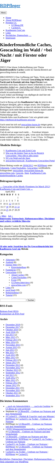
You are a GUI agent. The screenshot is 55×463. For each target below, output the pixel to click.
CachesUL (16, 28)
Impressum (10, 38)
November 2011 (13, 390)
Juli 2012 (10, 375)
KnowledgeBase (18, 267)
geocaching (18, 170)
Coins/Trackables (18, 168)
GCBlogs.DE (17, 25)
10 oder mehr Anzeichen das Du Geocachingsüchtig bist (26, 246)
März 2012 (10, 380)
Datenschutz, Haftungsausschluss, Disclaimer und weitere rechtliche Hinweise (27, 219)
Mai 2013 (10, 352)
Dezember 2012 (13, 365)
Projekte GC (11, 22)
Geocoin (19, 173)
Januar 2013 (11, 362)
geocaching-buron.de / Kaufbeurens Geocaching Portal (30, 160)
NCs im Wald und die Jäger (18, 158)
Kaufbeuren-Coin (38, 173)
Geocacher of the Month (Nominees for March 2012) (25, 186)
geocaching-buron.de (30, 124)
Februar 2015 (12, 340)
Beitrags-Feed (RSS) (9, 311)
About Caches (17, 275)
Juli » (10, 216)
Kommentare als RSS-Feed (12, 314)
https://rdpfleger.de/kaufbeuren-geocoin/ (17, 120)
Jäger (26, 173)
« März (3, 216)
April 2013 (10, 355)
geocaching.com (7, 173)
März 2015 (10, 337)
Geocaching (32, 168)
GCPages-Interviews (20, 282)
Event (13, 280)
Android (9, 262)
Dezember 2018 (13, 324)
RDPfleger (10, 5)
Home (8, 17)
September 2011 (13, 395)
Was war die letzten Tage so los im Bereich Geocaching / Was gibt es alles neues (25, 154)
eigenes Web (11, 265)
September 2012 (13, 373)
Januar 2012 (11, 385)
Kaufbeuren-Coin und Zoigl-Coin (21, 150)
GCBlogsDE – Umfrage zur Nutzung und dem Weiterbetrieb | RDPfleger (26, 437)
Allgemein (4, 168)
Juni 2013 (10, 350)
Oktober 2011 (12, 393)
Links (8, 33)
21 (16, 207)
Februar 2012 (12, 383)
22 (18, 207)
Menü (3, 13)
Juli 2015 (10, 335)
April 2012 (10, 378)
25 (7, 210)
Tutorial (9, 295)
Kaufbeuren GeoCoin (15, 30)
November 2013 (13, 345)
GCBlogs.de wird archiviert (18, 409)
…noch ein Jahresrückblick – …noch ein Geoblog (28, 406)
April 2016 (10, 332)
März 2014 (10, 342)
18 (7, 207)
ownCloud (10, 290)
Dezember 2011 (13, 388)
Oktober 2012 (12, 370)
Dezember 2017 (13, 327)
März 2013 (10, 357)
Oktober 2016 (12, 330)
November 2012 (13, 367)
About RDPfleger (13, 20)
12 (10, 204)
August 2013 (11, 347)
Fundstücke (11, 270)
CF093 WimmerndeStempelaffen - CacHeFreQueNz (29, 429)
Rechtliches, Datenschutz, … (18, 35)
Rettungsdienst (12, 292)
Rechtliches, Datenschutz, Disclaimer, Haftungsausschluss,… (27, 459)
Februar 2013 (12, 360)
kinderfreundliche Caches (11, 175)
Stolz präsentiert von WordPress (14, 461)
